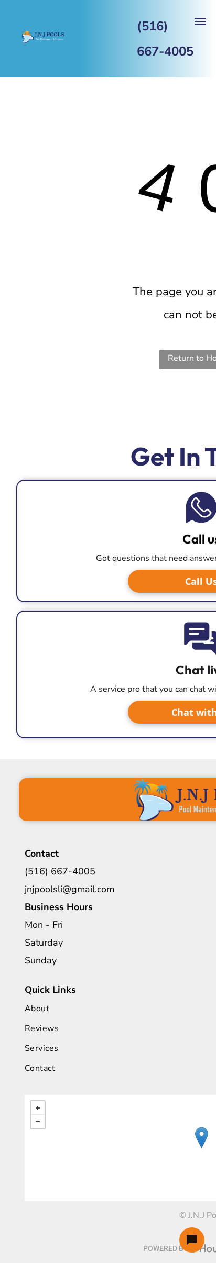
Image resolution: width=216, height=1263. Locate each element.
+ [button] (38, 1108)
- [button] (38, 1121)
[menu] (200, 21)
